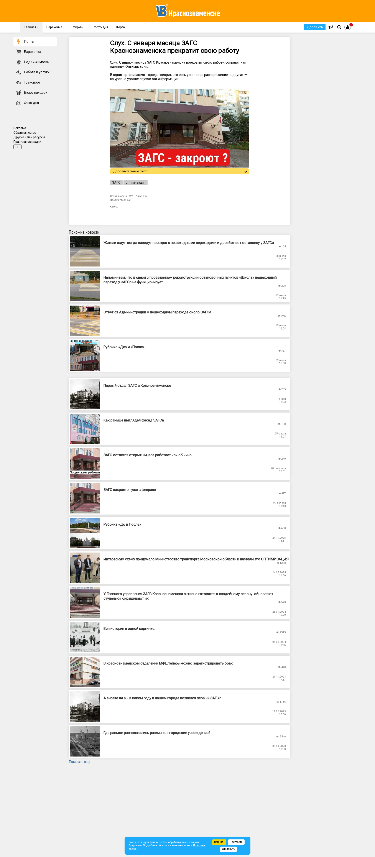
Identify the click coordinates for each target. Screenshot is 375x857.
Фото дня (101, 27)
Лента (29, 41)
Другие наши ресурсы (29, 137)
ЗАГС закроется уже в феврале (130, 489)
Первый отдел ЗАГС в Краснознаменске (137, 385)
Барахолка (55, 27)
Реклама (19, 128)
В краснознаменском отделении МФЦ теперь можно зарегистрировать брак (168, 663)
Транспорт (32, 82)
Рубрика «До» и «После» (124, 347)
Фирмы (79, 27)
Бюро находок (35, 92)
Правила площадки (27, 141)
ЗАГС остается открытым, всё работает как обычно (148, 455)
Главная (31, 27)
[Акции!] (330, 27)
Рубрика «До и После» (122, 524)
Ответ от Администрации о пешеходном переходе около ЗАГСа (157, 312)
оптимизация (135, 182)
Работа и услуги (36, 72)
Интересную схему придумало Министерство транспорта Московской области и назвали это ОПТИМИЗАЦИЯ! (196, 559)
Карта (120, 27)
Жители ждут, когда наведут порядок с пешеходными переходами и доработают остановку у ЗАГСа (189, 242)
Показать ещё (79, 762)
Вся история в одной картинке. (129, 628)
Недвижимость (36, 62)
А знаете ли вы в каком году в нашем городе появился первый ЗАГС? (162, 698)
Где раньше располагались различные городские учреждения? (157, 732)
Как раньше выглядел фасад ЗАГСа (134, 420)
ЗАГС (116, 182)
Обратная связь (24, 132)
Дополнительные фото (130, 171)
